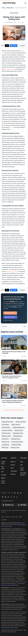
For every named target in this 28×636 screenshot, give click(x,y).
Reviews (13, 465)
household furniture (9, 69)
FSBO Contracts (16, 424)
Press (12, 468)
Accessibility (4, 519)
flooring (12, 127)
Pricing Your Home (21, 422)
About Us (13, 461)
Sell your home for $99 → (10, 313)
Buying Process (19, 430)
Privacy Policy (14, 516)
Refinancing (5, 447)
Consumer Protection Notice (12, 585)
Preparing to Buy (15, 439)
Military (3, 478)
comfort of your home (12, 271)
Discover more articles (14, 410)
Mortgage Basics (17, 436)
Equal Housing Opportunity (9, 627)
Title (2, 471)
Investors (13, 474)
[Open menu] (25, 2)
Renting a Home (15, 447)
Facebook (14, 45)
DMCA (20, 516)
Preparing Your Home (7, 422)
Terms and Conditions (21, 524)
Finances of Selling (7, 430)
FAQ (21, 465)
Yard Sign (3, 475)
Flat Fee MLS (5, 424)
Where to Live (5, 442)
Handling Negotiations (18, 427)
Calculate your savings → (8, 320)
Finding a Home (6, 433)
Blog (4, 7)
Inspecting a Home (18, 433)
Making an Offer (6, 436)
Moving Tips (5, 439)
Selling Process (6, 427)
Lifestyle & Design (16, 444)
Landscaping (5, 444)
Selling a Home (10, 7)
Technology (14, 471)
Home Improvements (17, 442)
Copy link (23, 45)
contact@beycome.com (7, 500)
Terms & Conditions (5, 516)
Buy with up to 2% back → (10, 317)
